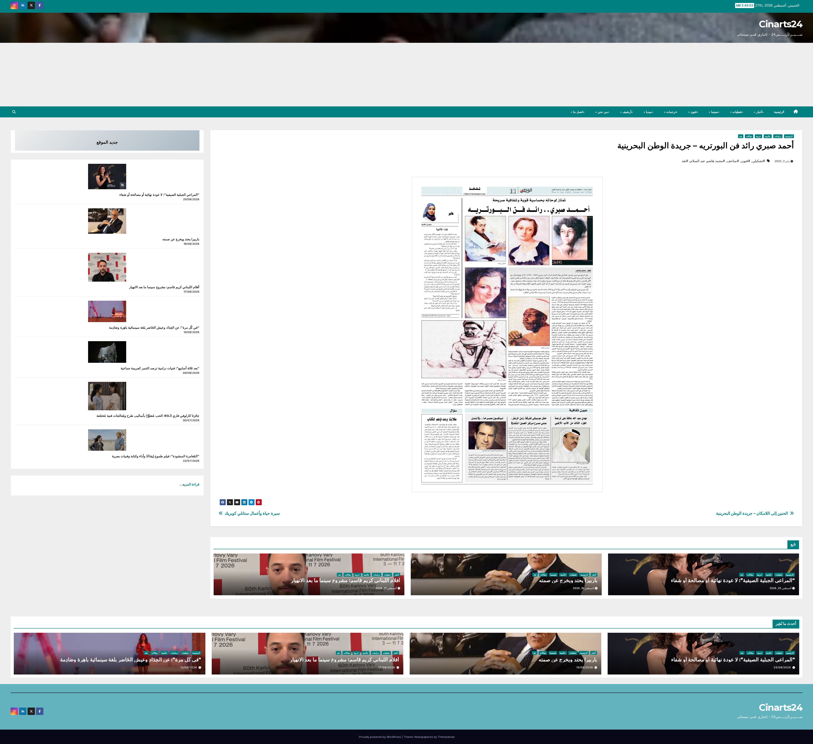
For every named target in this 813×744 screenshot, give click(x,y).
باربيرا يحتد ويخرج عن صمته (568, 580)
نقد (740, 136)
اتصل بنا (577, 112)
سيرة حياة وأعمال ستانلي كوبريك (252, 513)
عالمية (767, 136)
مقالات (749, 136)
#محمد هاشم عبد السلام (707, 161)
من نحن (602, 112)
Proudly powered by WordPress (380, 736)
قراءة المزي (191, 484)
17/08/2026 (386, 667)
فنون (693, 112)
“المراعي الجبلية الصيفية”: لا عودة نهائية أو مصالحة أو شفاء (733, 580)
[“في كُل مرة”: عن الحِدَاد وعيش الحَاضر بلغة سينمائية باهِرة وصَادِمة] (107, 311)
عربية (758, 136)
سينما (714, 112)
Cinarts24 (780, 24)
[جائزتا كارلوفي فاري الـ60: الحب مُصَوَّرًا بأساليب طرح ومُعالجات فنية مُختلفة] (107, 396)
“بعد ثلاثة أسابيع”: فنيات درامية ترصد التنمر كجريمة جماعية (160, 368)
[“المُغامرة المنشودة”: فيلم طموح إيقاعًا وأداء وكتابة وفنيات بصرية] (107, 440)
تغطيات (736, 112)
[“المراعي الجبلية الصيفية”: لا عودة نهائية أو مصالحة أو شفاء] (107, 176)
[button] (14, 112)
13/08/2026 (188, 667)
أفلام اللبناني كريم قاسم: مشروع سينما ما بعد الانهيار (345, 580)
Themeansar (446, 736)
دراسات (777, 136)
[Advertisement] (406, 74)
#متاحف (733, 161)
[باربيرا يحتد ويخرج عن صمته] (107, 221)
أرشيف (626, 112)
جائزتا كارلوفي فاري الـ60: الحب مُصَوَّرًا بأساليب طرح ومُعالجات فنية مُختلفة (148, 416)
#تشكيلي (758, 161)
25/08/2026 (782, 667)
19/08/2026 (584, 667)
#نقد (685, 161)
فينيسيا (553, 574)
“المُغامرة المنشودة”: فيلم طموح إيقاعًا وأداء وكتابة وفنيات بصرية (155, 456)
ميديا (648, 112)
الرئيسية (779, 112)
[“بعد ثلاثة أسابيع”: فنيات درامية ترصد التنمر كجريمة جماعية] (107, 352)
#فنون (745, 161)
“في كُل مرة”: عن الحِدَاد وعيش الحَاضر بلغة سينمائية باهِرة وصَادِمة (154, 327)
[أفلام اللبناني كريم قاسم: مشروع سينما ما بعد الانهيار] (107, 267)
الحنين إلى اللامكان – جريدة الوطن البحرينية (752, 513)
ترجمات (670, 112)
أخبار (758, 112)
